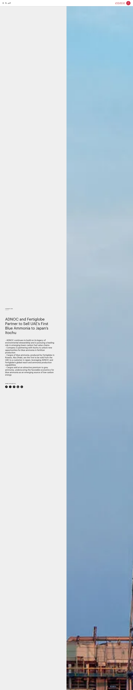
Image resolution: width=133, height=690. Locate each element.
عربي (9, 3)
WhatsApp (22, 387)
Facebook (14, 387)
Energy (7, 309)
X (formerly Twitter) (10, 387)
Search (6, 3)
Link (6, 387)
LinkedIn (18, 387)
